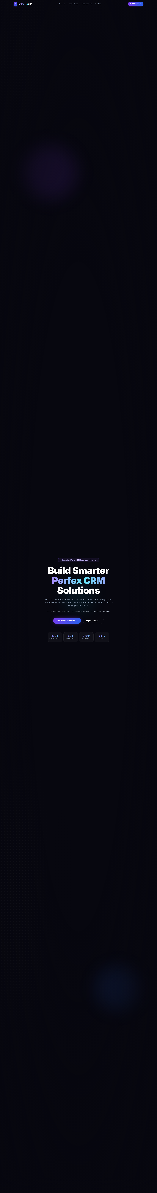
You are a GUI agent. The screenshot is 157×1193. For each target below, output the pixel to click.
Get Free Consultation (66, 621)
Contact (98, 4)
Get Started (134, 4)
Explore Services (93, 621)
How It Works (73, 4)
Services (62, 4)
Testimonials (87, 4)
